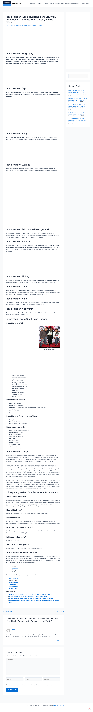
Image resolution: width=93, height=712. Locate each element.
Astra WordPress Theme (59, 705)
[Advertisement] (33, 41)
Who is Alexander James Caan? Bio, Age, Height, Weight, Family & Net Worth (31, 598)
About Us (32, 3)
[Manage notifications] (89, 709)
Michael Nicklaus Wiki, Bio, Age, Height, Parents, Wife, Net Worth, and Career (31, 594)
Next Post (60, 611)
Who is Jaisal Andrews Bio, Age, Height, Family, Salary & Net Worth (28, 596)
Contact (39, 3)
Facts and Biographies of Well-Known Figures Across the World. (61, 3)
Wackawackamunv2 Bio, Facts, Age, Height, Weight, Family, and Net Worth (77, 120)
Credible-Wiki (16, 3)
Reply (58, 640)
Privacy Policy (85, 3)
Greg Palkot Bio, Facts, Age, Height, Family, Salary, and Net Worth (76, 92)
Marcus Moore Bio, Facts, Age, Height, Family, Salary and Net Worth (76, 106)
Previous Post (7, 611)
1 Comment (9, 25)
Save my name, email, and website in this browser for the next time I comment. (30, 685)
